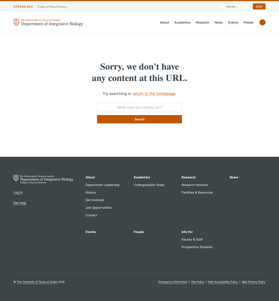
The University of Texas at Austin (37, 281)
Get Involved (95, 200)
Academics (182, 22)
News (219, 22)
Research (202, 22)
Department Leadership (103, 185)
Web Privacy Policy (254, 281)
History (91, 192)
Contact (91, 215)
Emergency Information (172, 281)
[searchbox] (139, 107)
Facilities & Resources (197, 192)
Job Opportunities (99, 207)
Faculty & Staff (192, 239)
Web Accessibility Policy (223, 281)
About (164, 22)
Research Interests (195, 185)
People (248, 22)
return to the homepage (154, 93)
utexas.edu (23, 6)
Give (259, 6)
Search (140, 119)
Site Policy (197, 281)
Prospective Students (197, 247)
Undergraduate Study (149, 185)
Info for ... (232, 6)
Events (233, 22)
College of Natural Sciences (52, 6)
